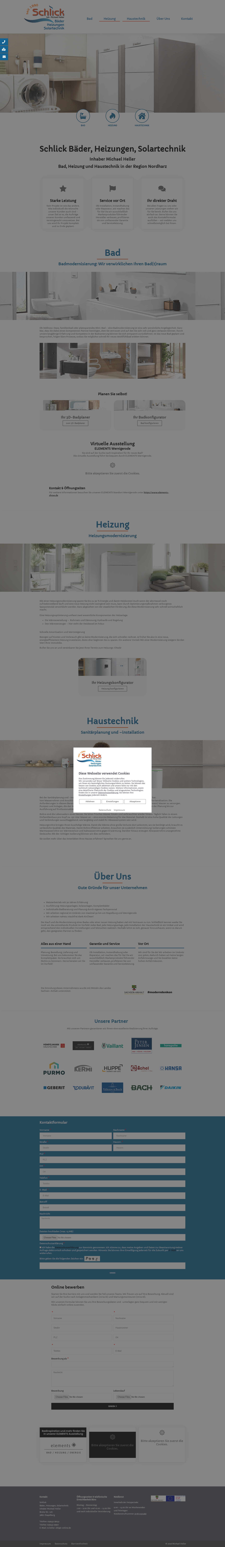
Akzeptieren (135, 801)
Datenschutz (105, 810)
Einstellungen (112, 801)
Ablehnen (89, 801)
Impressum (119, 810)
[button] (4, 41)
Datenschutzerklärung (108, 793)
